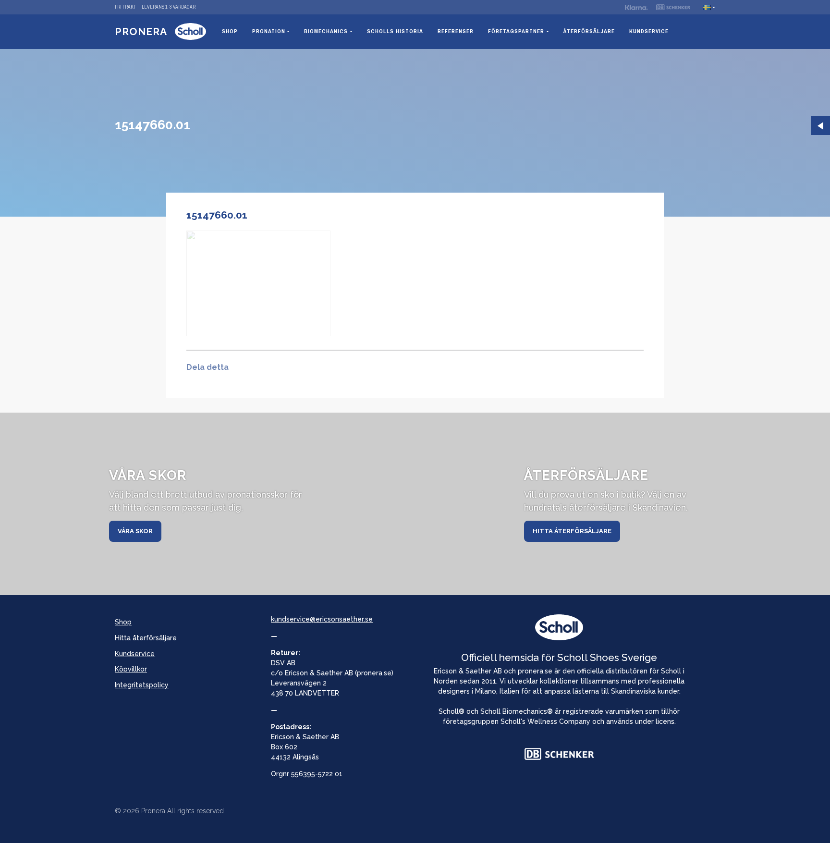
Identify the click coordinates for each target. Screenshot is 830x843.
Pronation (268, 31)
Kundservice (649, 31)
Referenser (456, 31)
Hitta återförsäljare (572, 531)
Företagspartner (516, 31)
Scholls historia (395, 31)
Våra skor (135, 531)
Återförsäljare (589, 31)
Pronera (141, 31)
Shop (230, 31)
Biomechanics (326, 31)
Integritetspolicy (142, 685)
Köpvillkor (131, 669)
